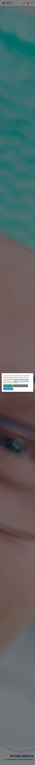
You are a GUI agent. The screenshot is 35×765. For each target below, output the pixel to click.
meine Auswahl (8, 388)
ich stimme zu (8, 385)
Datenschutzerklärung (21, 381)
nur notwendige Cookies (20, 385)
